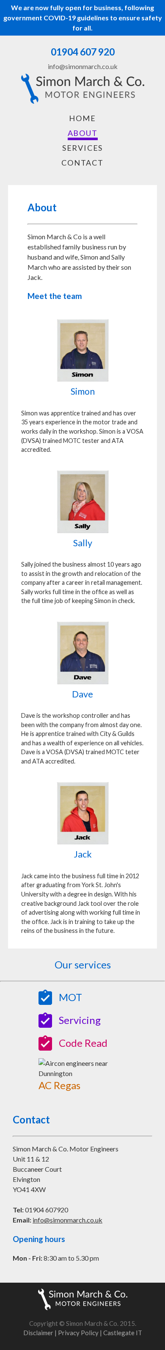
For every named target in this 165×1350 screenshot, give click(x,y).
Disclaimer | (40, 1332)
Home (82, 118)
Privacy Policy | (80, 1332)
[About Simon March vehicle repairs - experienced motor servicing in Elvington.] (82, 99)
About (83, 133)
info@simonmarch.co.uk (67, 1220)
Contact (82, 162)
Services (82, 147)
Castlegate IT (122, 1332)
